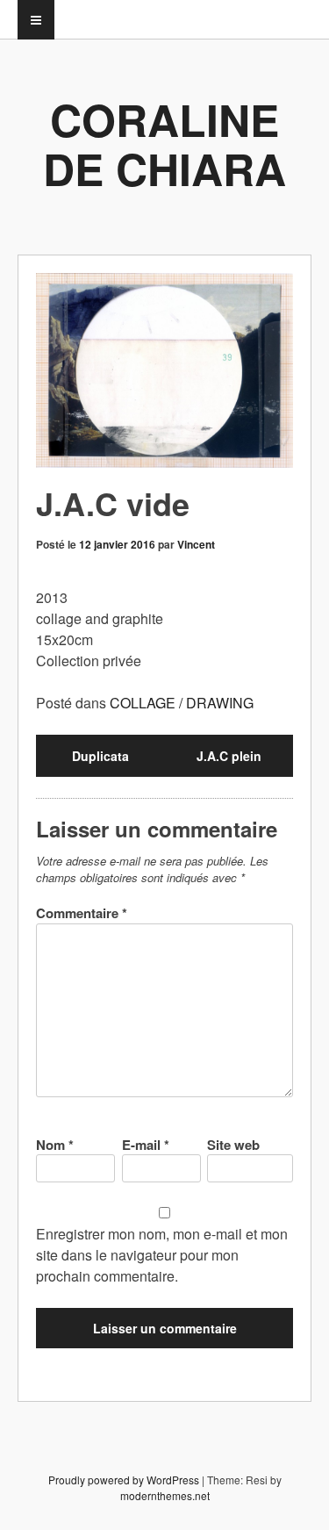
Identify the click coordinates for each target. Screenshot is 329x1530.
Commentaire (81, 913)
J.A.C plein (229, 756)
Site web (233, 1144)
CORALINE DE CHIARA (164, 143)
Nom (55, 1144)
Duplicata (100, 756)
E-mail (145, 1144)
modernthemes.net (165, 1495)
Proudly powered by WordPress (123, 1479)
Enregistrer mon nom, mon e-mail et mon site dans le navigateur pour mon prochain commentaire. (162, 1255)
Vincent (196, 544)
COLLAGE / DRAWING (182, 703)
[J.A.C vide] (164, 370)
